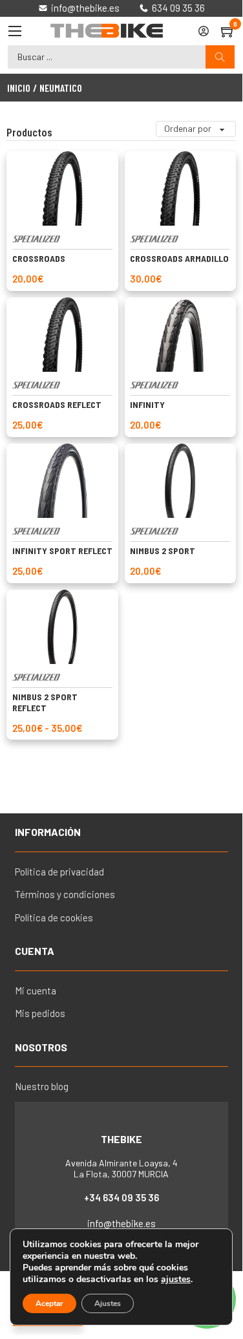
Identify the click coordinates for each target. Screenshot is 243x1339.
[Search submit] (220, 57)
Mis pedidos (40, 1013)
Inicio (18, 87)
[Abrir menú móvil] (14, 31)
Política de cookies (54, 917)
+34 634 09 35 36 (121, 1197)
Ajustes (107, 1303)
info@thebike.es (121, 1223)
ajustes (176, 1279)
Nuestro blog (42, 1086)
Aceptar (49, 1303)
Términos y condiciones (65, 894)
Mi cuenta (35, 990)
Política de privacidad (59, 871)
